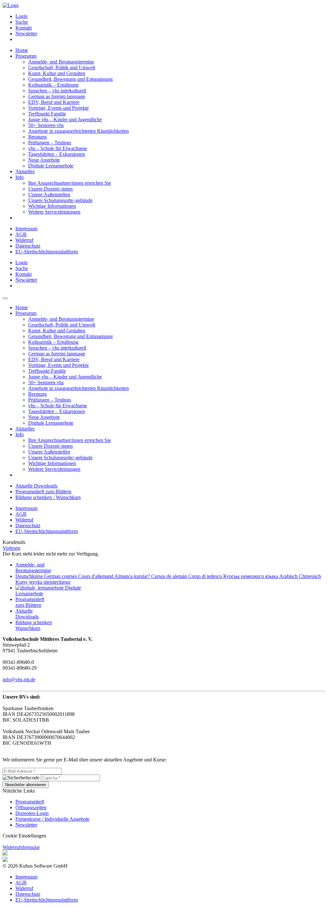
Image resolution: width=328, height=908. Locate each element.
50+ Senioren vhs (46, 125)
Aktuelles (25, 171)
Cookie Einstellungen (24, 835)
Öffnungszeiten (30, 807)
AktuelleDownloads (27, 613)
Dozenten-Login (32, 813)
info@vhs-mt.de (19, 679)
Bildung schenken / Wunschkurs (48, 497)
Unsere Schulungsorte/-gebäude (60, 200)
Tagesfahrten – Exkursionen (56, 154)
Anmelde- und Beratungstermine (61, 61)
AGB (21, 234)
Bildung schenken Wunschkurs (33, 625)
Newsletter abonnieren (25, 784)
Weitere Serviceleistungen (54, 212)
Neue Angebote (44, 160)
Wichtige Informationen (52, 206)
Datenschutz (27, 246)
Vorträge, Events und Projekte (58, 108)
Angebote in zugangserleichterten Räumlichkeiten (78, 131)
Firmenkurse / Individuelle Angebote (52, 819)
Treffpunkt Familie (47, 113)
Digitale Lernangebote (50, 165)
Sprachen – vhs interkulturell (57, 90)
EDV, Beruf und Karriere (53, 102)
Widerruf (24, 240)
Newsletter (26, 33)
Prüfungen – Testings (49, 142)
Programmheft (29, 801)
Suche (21, 22)
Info (19, 177)
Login (21, 16)
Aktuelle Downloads (36, 485)
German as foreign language (56, 96)
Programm (26, 56)
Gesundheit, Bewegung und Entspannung (70, 79)
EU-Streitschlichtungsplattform (46, 251)
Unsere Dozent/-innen (50, 188)
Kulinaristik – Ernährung (53, 85)
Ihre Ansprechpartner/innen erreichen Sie (69, 183)
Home (21, 50)
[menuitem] (170, 16)
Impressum (26, 228)
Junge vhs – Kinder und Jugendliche (65, 119)
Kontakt (23, 27)
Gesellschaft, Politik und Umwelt (61, 67)
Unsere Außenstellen (49, 194)
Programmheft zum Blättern (43, 491)
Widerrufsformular (21, 847)
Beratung (37, 137)
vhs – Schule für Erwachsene (57, 148)
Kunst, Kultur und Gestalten (56, 73)
